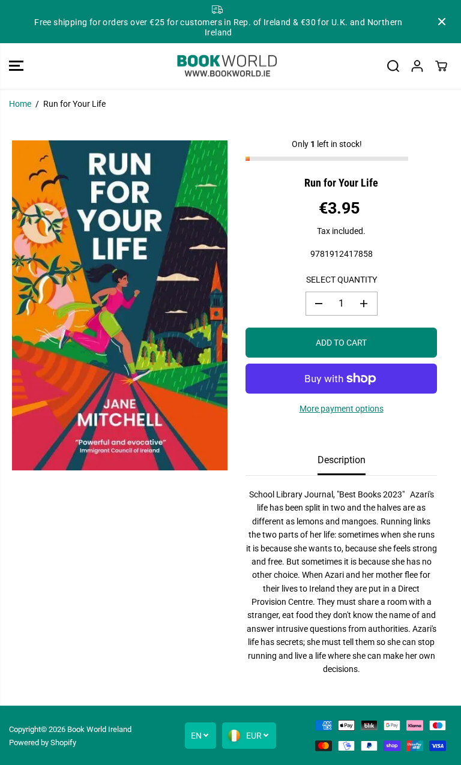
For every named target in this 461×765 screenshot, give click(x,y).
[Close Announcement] (442, 21)
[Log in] (417, 66)
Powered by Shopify (42, 742)
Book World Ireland (99, 729)
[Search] (393, 66)
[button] (16, 66)
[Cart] (441, 66)
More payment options (342, 408)
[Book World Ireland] (227, 66)
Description (342, 460)
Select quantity (341, 279)
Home (20, 104)
